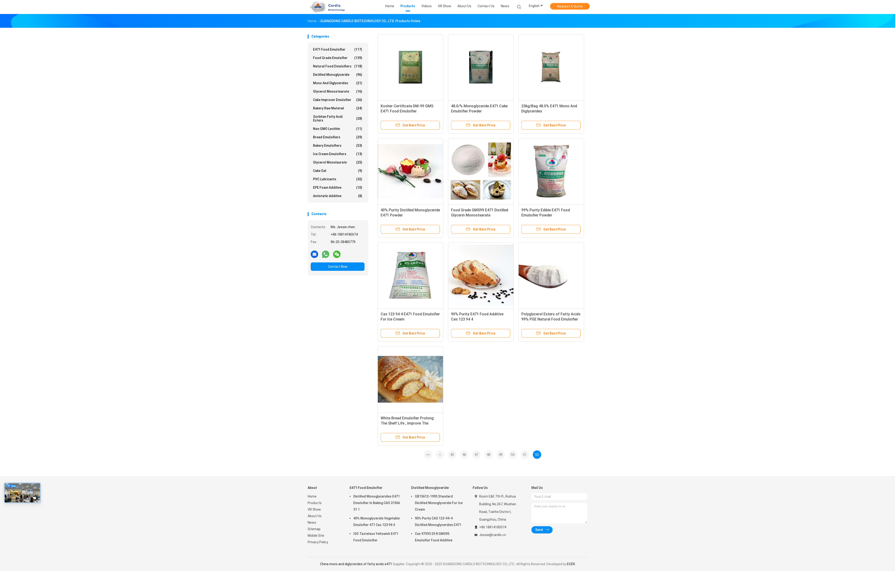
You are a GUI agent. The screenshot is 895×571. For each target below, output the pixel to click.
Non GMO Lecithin (337, 129)
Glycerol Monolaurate (337, 162)
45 (452, 454)
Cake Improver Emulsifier (337, 100)
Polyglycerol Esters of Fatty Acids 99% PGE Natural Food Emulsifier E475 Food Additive (551, 319)
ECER (571, 564)
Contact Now (338, 266)
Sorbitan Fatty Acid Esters (337, 118)
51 (525, 454)
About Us (314, 516)
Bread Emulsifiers (337, 137)
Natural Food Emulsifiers (337, 66)
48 (488, 454)
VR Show (314, 509)
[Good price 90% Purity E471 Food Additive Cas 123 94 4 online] (480, 275)
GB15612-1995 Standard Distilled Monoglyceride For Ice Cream (439, 502)
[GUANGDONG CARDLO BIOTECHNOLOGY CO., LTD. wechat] (337, 254)
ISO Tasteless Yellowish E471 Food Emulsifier (375, 537)
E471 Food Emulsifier (337, 49)
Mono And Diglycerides (337, 83)
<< (428, 454)
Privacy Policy (318, 542)
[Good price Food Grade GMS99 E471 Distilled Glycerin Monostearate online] (480, 171)
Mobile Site (316, 535)
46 (464, 454)
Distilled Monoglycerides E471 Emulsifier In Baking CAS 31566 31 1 (376, 502)
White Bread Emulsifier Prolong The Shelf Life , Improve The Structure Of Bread (407, 423)
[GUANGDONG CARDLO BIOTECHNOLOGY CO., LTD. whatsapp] (325, 254)
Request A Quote (570, 6)
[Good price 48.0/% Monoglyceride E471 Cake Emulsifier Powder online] (480, 67)
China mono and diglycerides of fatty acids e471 (356, 564)
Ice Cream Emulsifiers (337, 154)
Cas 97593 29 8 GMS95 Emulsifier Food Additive (433, 537)
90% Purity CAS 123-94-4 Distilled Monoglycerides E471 (438, 521)
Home (312, 496)
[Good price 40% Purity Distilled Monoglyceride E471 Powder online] (410, 171)
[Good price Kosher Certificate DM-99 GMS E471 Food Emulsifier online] (410, 67)
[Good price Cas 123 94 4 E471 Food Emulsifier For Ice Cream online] (410, 275)
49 (501, 454)
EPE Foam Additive (337, 187)
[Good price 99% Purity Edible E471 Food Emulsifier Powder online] (551, 171)
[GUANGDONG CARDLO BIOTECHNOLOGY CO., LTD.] (325, 7)
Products (315, 503)
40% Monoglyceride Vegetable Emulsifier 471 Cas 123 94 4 (376, 521)
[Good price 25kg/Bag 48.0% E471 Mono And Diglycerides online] (551, 67)
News (312, 522)
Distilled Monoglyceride (337, 75)
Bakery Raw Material (337, 108)
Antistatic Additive (337, 196)
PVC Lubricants (337, 179)
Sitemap (314, 529)
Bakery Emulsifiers (337, 145)
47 (476, 454)
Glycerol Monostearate (337, 91)
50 (513, 454)
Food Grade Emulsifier (337, 58)
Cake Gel (337, 171)
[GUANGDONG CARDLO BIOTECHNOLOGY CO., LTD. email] (314, 254)
